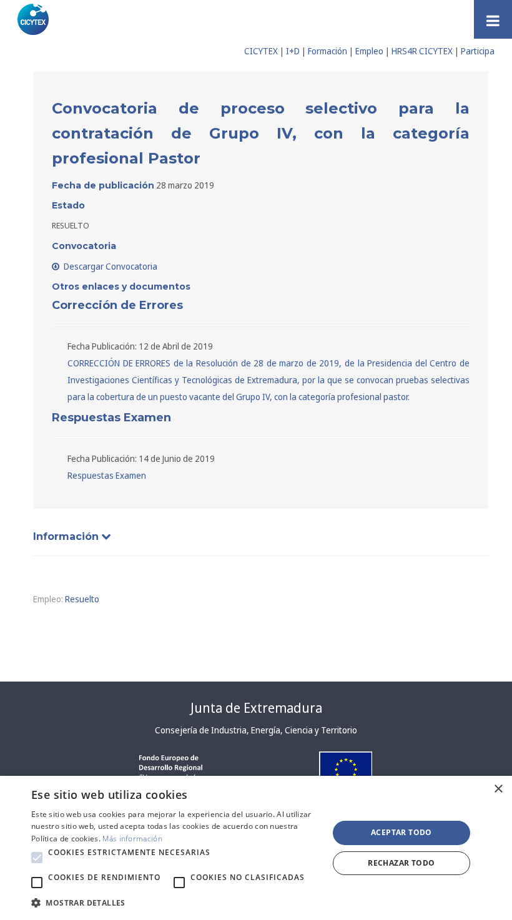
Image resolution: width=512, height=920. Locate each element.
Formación (327, 51)
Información (67, 536)
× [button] (498, 789)
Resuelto (82, 599)
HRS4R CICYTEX (422, 51)
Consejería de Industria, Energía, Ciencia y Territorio (256, 730)
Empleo (369, 51)
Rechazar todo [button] (401, 863)
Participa (478, 51)
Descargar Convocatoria (109, 266)
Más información (132, 838)
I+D (293, 51)
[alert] (256, 848)
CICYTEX (261, 51)
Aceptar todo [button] (401, 832)
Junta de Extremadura (256, 708)
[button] (36, 857)
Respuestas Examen (106, 475)
